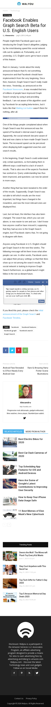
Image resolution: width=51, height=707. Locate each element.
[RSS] (29, 673)
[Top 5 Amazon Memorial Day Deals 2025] (10, 597)
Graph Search (9, 334)
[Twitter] (25, 418)
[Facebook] (14, 673)
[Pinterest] (22, 673)
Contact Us (18, 698)
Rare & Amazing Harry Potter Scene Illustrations (38, 371)
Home (5, 10)
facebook (15, 327)
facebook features (29, 327)
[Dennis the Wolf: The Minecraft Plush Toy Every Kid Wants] (10, 556)
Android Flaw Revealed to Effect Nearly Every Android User (13, 371)
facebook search (26, 330)
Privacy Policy (31, 698)
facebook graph (10, 330)
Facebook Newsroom (13, 89)
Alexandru (9, 35)
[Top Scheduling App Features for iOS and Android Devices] (10, 470)
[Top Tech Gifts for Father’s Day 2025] (10, 583)
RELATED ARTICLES (13, 431)
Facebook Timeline (11, 318)
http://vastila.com (25, 406)
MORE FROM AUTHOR (35, 431)
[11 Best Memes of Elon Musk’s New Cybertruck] (10, 514)
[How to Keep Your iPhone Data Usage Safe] (10, 500)
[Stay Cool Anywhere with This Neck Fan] (10, 570)
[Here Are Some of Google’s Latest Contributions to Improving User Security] (10, 484)
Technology (15, 10)
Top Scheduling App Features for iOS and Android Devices (29, 470)
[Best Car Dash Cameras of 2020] (10, 456)
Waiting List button (24, 108)
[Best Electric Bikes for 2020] (10, 442)
